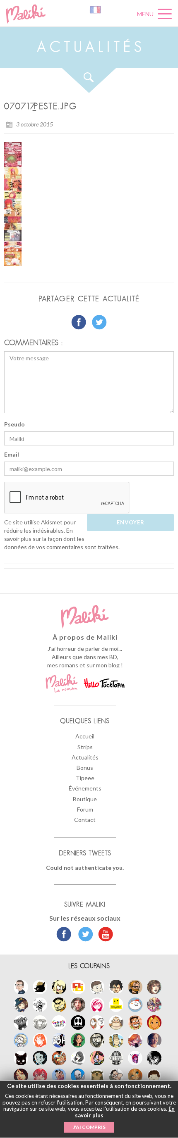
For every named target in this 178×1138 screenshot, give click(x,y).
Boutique (85, 798)
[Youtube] (104, 935)
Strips (85, 746)
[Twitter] (83, 935)
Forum (85, 809)
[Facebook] (64, 935)
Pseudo (14, 424)
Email (11, 454)
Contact (85, 819)
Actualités (85, 757)
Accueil (84, 736)
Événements (85, 788)
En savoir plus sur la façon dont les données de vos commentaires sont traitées (61, 538)
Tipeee (85, 777)
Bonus (85, 767)
